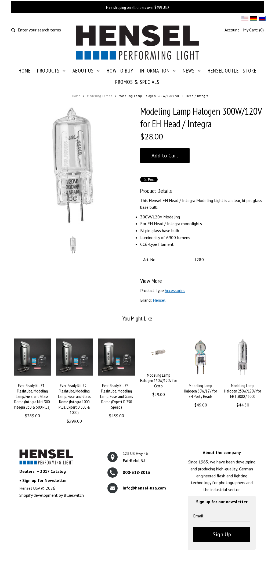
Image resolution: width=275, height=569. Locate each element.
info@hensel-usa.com (144, 488)
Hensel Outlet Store (232, 70)
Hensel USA (29, 488)
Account (232, 30)
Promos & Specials (137, 81)
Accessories (175, 290)
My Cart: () (253, 30)
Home (25, 70)
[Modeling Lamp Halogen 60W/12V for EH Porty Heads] (200, 379)
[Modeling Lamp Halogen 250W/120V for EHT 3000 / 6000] (242, 379)
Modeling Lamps (99, 96)
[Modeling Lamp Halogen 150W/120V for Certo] (158, 368)
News (189, 70)
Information (155, 70)
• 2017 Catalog (51, 471)
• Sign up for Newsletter (43, 480)
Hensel (159, 300)
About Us (83, 70)
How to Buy (120, 70)
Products (48, 70)
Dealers (27, 471)
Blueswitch (74, 495)
